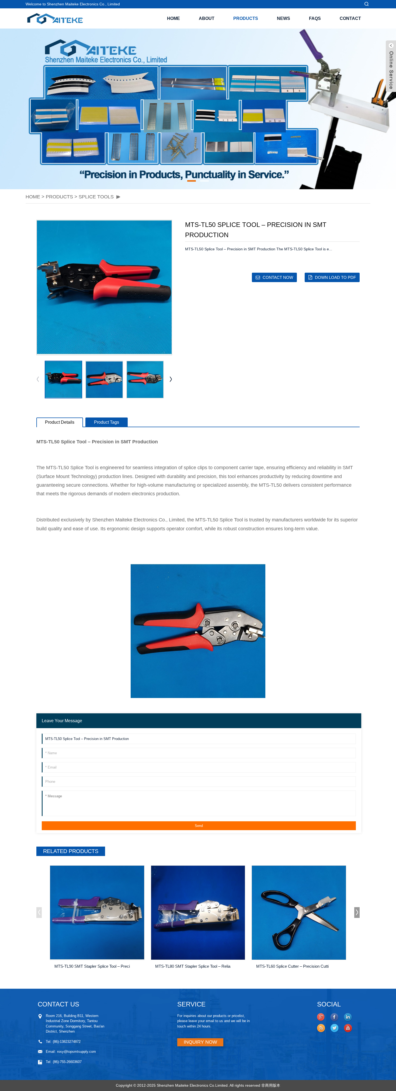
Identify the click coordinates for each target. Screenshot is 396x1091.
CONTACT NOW (278, 277)
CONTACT (350, 18)
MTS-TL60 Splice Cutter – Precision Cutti (292, 966)
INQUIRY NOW (200, 1042)
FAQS (315, 18)
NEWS (283, 18)
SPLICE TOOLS (96, 196)
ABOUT (206, 18)
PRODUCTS (245, 18)
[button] (30, 109)
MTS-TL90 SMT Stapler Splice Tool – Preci (92, 966)
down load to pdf (335, 277)
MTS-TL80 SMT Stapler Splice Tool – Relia (192, 966)
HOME (33, 196)
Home (173, 18)
